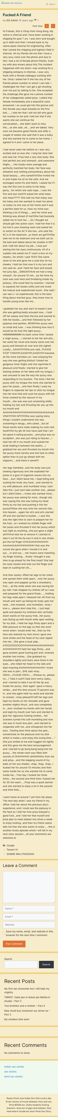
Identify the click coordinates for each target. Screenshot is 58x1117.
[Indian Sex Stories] (11, 4)
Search (8, 959)
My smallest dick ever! (16, 1019)
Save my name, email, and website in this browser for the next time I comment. (29, 933)
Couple (10, 845)
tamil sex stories (13, 1076)
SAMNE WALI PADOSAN (20, 854)
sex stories (10, 1071)
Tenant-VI (12, 849)
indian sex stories (14, 1066)
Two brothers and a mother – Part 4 (24, 1005)
